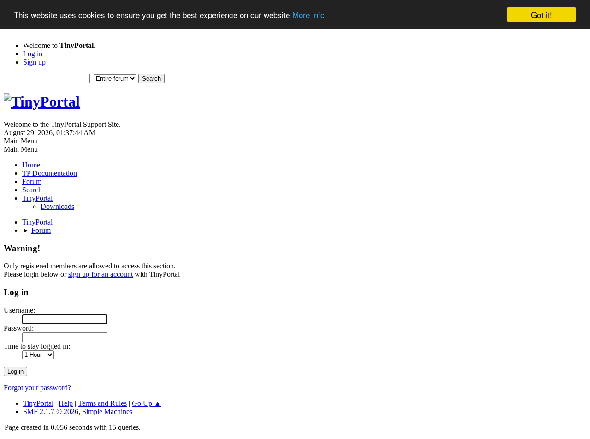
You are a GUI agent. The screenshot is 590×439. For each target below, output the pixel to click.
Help (66, 403)
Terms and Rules (102, 403)
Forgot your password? (37, 388)
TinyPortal (38, 403)
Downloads (57, 206)
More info (308, 15)
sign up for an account (100, 274)
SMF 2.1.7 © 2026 (50, 411)
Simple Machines (107, 411)
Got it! (541, 14)
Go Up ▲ (146, 403)
